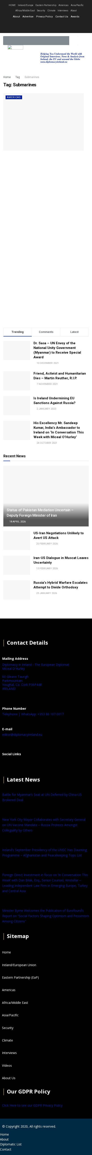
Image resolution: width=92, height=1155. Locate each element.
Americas (64, 5)
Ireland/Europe (25, 5)
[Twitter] (46, 25)
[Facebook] (7, 765)
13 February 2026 (47, 568)
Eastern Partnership (46, 5)
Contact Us (61, 16)
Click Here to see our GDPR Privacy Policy (32, 1105)
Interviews (63, 10)
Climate (51, 10)
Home (7, 77)
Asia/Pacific (77, 5)
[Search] (73, 40)
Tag (17, 77)
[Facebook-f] (34, 25)
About (74, 10)
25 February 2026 (47, 543)
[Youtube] (57, 25)
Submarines (32, 77)
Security (41, 10)
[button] (84, 40)
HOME (12, 5)
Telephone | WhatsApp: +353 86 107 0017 (33, 714)
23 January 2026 (46, 593)
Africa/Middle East (25, 10)
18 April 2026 (17, 521)
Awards (75, 16)
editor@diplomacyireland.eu (22, 734)
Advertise (28, 16)
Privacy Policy (44, 16)
